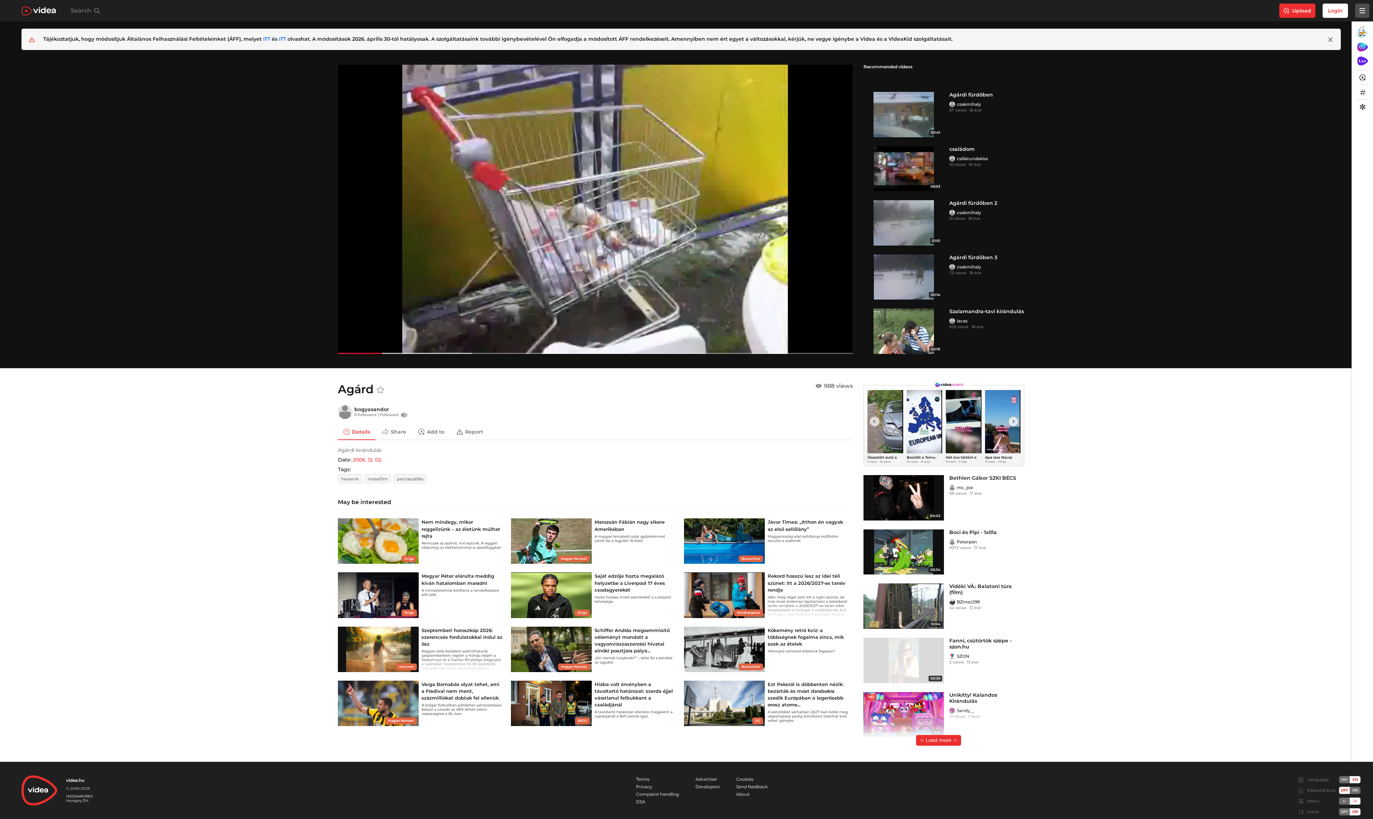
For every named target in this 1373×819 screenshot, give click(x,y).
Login (1335, 11)
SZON (963, 656)
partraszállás (410, 479)
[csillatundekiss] (952, 159)
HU (1344, 779)
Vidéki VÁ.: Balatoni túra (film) (980, 589)
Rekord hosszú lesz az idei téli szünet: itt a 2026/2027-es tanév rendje (807, 582)
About (743, 794)
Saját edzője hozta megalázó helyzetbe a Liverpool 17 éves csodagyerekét (630, 582)
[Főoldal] (38, 10)
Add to (435, 432)
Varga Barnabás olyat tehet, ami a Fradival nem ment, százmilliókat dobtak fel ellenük (461, 691)
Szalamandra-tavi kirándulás (986, 311)
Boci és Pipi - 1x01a (973, 532)
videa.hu (75, 780)
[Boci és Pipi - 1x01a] (903, 552)
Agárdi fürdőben (971, 95)
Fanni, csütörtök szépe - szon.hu (980, 643)
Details (361, 432)
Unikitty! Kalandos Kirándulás (973, 698)
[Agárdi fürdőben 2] (903, 223)
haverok (350, 479)
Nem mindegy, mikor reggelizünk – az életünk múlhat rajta (461, 528)
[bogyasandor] (345, 412)
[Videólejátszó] (595, 209)
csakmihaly (969, 104)
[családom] (903, 169)
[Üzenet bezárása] (1330, 40)
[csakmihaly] (952, 104)
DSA (640, 801)
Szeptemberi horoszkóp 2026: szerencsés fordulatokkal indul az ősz (462, 637)
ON (1355, 790)
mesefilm (378, 479)
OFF (1344, 811)
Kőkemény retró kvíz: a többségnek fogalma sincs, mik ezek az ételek (806, 637)
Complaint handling (657, 794)
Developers (707, 786)
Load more (938, 740)
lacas (962, 321)
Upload (1301, 11)
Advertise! (706, 779)
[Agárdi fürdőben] (903, 114)
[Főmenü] (1362, 11)
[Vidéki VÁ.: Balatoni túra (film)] (903, 606)
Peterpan (967, 541)
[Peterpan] (952, 542)
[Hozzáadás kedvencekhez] (380, 390)
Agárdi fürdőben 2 (973, 203)
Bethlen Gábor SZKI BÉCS (982, 478)
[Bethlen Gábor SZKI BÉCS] (903, 497)
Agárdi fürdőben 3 (973, 257)
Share (398, 432)
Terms (642, 779)
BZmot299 (968, 602)
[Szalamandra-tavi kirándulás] (903, 331)
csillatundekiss (972, 158)
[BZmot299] (952, 602)
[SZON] (952, 656)
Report (474, 432)
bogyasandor (371, 409)
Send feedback (752, 786)
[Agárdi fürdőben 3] (903, 277)
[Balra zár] (1344, 801)
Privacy (644, 786)
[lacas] (952, 321)
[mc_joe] (952, 487)
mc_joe (965, 487)
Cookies (744, 779)
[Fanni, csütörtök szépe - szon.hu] (903, 660)
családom (962, 149)
